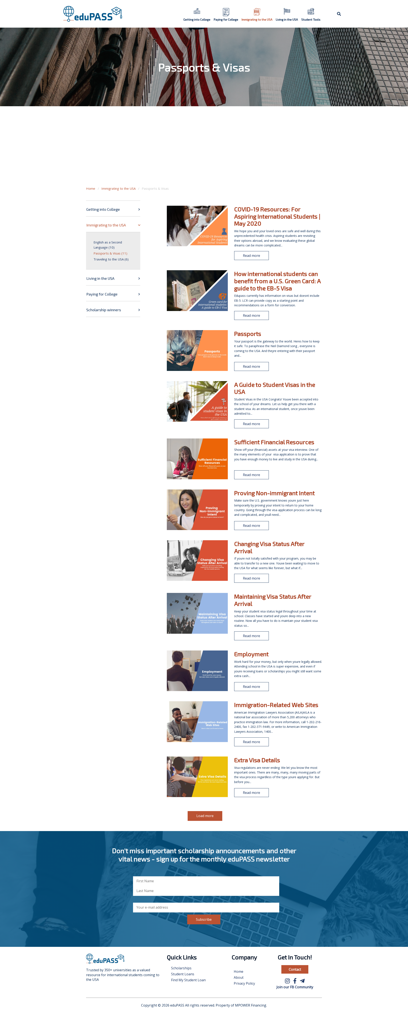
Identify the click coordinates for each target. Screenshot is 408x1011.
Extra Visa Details (257, 760)
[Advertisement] (204, 151)
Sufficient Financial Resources (274, 441)
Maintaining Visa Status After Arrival (272, 600)
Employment (251, 654)
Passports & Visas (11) (110, 253)
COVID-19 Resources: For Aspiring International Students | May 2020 (277, 216)
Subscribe (204, 919)
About (239, 977)
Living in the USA (287, 19)
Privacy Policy (244, 983)
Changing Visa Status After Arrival (269, 547)
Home (90, 188)
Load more (205, 815)
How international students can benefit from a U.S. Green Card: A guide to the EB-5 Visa (277, 280)
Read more (251, 255)
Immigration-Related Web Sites (276, 704)
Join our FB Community (294, 987)
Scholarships (181, 968)
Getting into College (196, 19)
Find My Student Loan (188, 980)
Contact (295, 969)
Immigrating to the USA (257, 19)
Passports (247, 333)
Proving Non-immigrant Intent (274, 492)
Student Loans (182, 974)
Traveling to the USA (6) (111, 259)
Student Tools (310, 19)
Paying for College (226, 19)
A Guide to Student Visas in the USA (274, 388)
